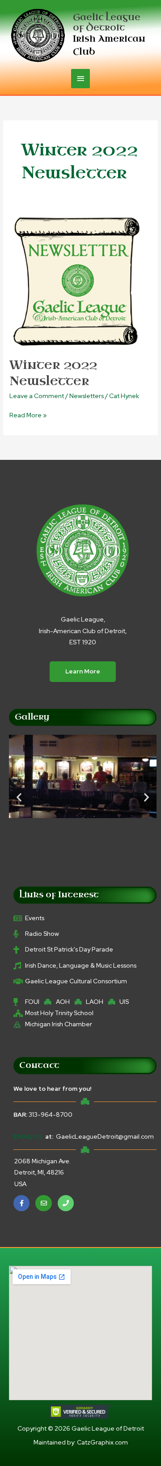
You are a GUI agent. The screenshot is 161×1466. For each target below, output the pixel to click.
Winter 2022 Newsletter (53, 373)
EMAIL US (27, 1136)
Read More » (28, 414)
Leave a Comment (36, 396)
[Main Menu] (80, 78)
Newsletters (86, 396)
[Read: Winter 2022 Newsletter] (76, 280)
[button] (19, 797)
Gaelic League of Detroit (106, 22)
